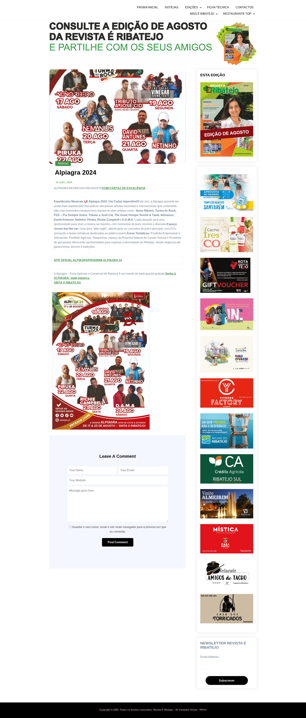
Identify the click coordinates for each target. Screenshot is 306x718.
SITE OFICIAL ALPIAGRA (71, 260)
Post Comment (118, 542)
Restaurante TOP (237, 13)
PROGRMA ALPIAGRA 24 (105, 260)
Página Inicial (147, 7)
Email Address (209, 656)
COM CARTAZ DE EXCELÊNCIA (124, 188)
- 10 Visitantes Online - (149, 709)
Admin (203, 709)
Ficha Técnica (218, 7)
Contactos (245, 7)
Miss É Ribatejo (202, 13)
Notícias (171, 7)
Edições (191, 7)
